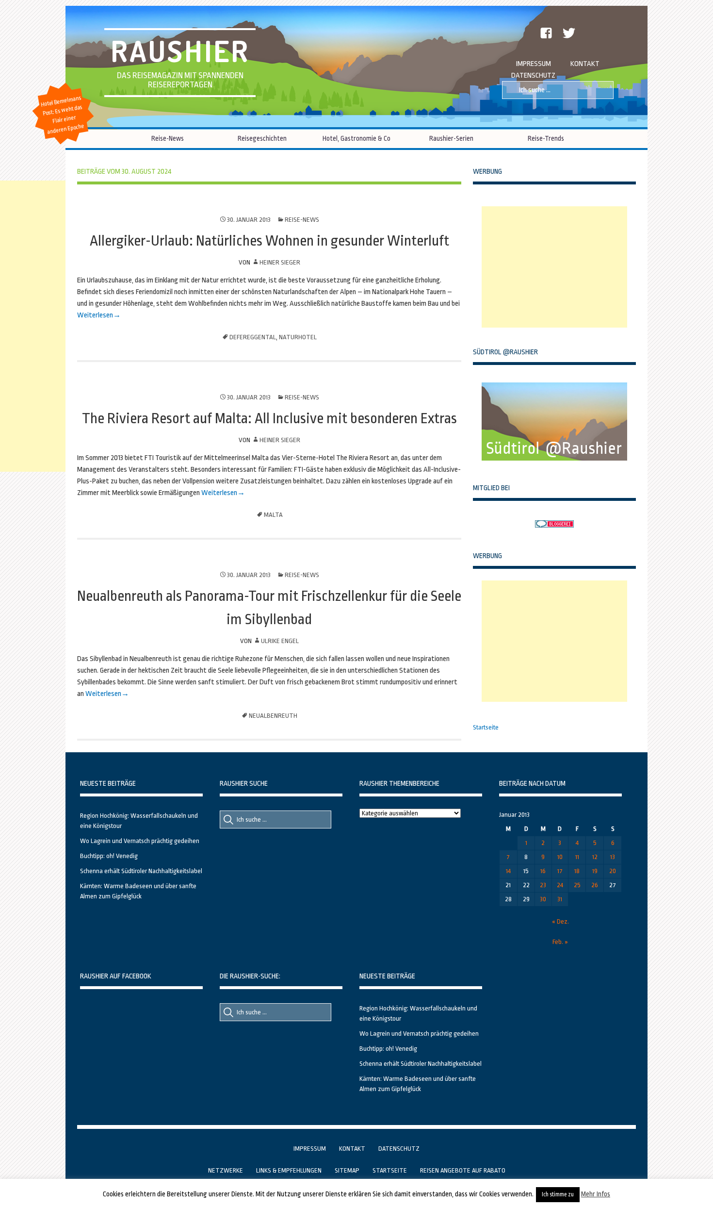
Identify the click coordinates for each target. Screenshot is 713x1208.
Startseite (486, 727)
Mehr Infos (595, 1194)
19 (595, 871)
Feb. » (560, 941)
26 (594, 885)
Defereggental (252, 337)
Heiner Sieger (279, 262)
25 (577, 885)
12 (595, 856)
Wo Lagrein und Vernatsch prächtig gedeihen (139, 840)
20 (612, 871)
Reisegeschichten (262, 138)
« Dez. (560, 921)
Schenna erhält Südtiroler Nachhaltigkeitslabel (141, 871)
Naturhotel (298, 337)
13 (612, 856)
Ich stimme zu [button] (558, 1194)
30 (543, 899)
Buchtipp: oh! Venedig (109, 856)
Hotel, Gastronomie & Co (356, 138)
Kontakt (585, 64)
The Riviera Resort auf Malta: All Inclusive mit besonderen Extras (269, 418)
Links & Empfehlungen (289, 1170)
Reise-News (167, 138)
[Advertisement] (554, 267)
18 (577, 871)
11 (577, 856)
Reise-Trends (546, 138)
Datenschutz (533, 75)
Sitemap (347, 1170)
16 (543, 871)
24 (560, 885)
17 (560, 871)
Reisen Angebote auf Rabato (462, 1170)
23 (543, 885)
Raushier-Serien (451, 138)
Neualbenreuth (273, 715)
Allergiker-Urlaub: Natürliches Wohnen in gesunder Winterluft (269, 240)
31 (559, 899)
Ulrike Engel (280, 641)
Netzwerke (225, 1170)
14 (508, 871)
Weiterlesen (95, 315)
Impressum (533, 64)
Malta (273, 514)
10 (560, 856)
